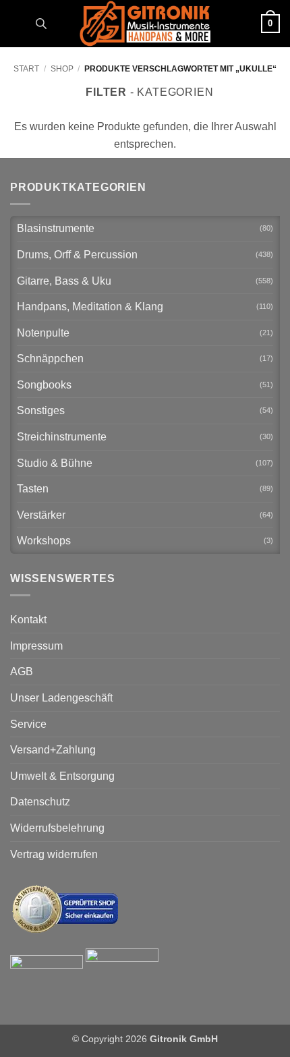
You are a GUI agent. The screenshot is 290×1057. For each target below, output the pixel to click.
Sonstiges (41, 410)
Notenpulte (43, 333)
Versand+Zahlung (53, 749)
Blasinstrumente (55, 228)
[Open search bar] (41, 24)
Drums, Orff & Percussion (77, 254)
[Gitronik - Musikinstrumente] (145, 23)
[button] (18, 23)
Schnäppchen (50, 358)
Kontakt (28, 619)
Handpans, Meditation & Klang (90, 306)
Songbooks (44, 385)
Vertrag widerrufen (54, 854)
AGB (21, 671)
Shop (62, 69)
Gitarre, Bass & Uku (64, 281)
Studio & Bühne (54, 463)
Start (26, 69)
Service (28, 724)
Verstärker (41, 515)
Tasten (33, 488)
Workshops (44, 540)
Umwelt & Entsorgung (62, 776)
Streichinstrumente (62, 436)
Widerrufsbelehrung (57, 828)
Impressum (36, 646)
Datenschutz (40, 801)
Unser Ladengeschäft (61, 698)
